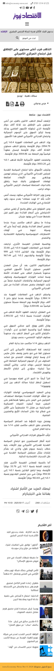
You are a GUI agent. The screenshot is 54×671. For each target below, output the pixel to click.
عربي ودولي (40, 103)
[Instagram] (23, 7)
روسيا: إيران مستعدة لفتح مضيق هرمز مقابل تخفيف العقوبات (20, 610)
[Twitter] (31, 7)
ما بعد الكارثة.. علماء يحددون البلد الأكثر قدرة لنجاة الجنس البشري (22, 534)
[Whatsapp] (27, 511)
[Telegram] (20, 7)
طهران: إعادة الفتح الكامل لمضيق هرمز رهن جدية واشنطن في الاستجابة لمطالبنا (21, 586)
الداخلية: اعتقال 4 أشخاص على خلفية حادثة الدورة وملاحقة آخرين (21, 598)
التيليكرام (28, 494)
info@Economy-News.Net (17, 3)
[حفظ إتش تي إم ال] (12, 104)
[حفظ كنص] (7, 104)
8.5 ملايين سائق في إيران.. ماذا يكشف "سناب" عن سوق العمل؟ (23, 623)
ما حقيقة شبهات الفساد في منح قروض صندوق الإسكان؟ (22, 559)
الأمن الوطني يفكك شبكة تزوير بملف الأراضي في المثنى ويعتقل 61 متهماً (20, 572)
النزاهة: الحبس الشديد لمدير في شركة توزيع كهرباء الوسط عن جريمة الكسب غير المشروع (20, 638)
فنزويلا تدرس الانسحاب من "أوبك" (23, 647)
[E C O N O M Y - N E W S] (27, 17)
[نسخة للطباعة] (22, 104)
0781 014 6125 (41, 3)
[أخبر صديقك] (17, 104)
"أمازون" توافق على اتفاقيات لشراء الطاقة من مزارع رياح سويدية (21, 547)
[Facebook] (34, 7)
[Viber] (18, 511)
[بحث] (17, 38)
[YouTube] (27, 7)
